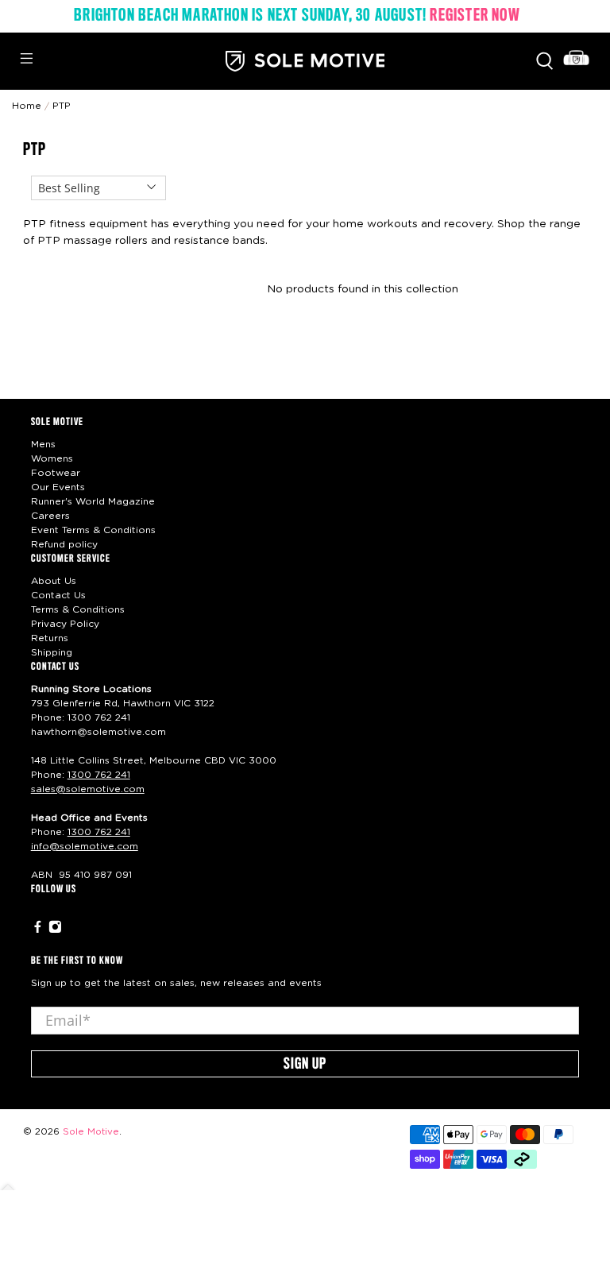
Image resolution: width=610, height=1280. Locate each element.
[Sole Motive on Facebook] (37, 930)
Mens (43, 444)
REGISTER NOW (474, 16)
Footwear (55, 473)
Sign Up (305, 1065)
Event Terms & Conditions (93, 530)
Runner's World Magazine (93, 501)
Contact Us (58, 595)
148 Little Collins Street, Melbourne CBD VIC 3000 (153, 760)
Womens (52, 458)
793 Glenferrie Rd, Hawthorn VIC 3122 (122, 703)
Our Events (58, 487)
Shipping (51, 652)
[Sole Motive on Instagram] (55, 930)
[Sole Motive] (305, 61)
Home (26, 105)
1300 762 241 (99, 717)
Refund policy (64, 544)
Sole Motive (91, 1131)
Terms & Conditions (78, 609)
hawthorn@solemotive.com (98, 732)
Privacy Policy (65, 623)
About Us (53, 581)
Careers (50, 515)
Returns (49, 638)
